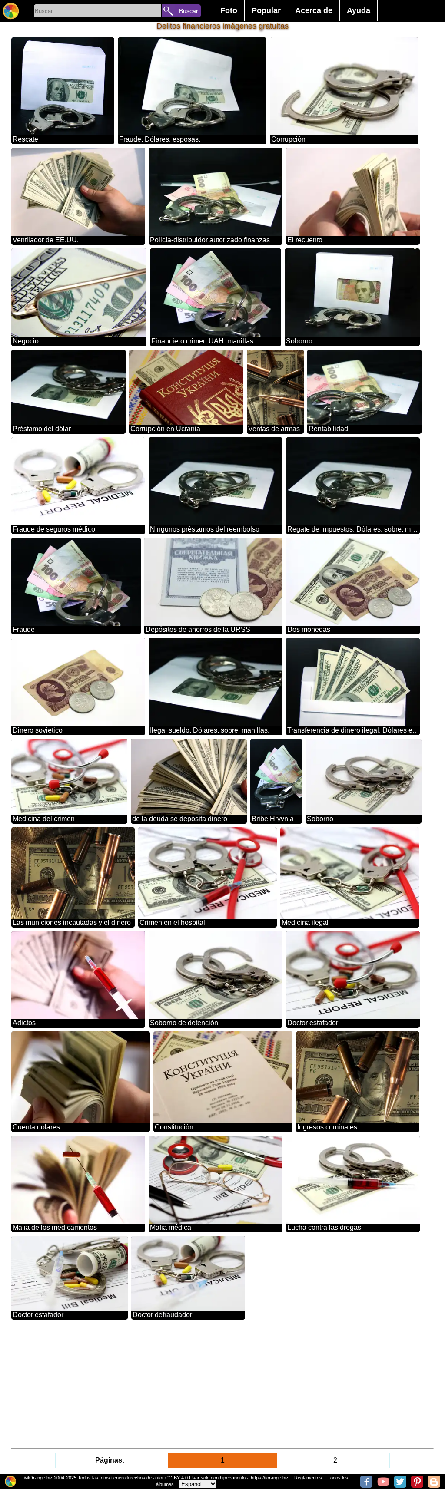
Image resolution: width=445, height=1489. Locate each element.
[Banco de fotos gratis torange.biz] (11, 11)
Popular (266, 10)
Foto (228, 10)
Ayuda (358, 10)
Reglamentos (308, 1477)
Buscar (188, 10)
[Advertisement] (222, 1384)
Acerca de (313, 10)
